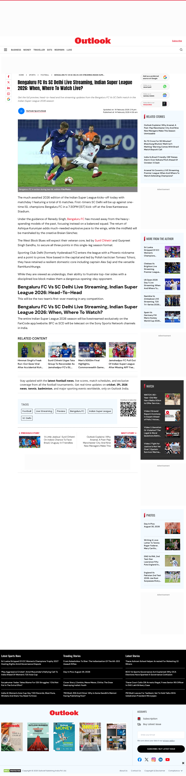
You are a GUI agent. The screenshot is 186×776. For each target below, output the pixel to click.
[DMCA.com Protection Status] (12, 771)
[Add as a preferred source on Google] (8, 99)
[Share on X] (8, 82)
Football (45, 75)
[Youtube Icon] (167, 759)
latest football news (61, 380)
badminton (45, 388)
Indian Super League (100, 411)
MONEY (27, 50)
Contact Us (136, 770)
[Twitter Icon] (146, 759)
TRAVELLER (39, 50)
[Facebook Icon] (139, 759)
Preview (61, 411)
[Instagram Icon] (153, 759)
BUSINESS (16, 50)
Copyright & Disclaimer (154, 770)
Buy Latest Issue (152, 724)
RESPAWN (59, 50)
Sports (32, 75)
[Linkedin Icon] (160, 759)
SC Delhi (27, 418)
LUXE (69, 50)
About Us (123, 770)
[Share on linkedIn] (8, 88)
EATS (49, 50)
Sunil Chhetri (103, 240)
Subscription (150, 718)
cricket (111, 384)
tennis (32, 388)
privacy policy (169, 741)
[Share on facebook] (8, 76)
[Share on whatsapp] (8, 93)
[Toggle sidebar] (5, 50)
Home (21, 75)
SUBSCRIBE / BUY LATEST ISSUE (161, 749)
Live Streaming (44, 411)
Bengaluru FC (75, 219)
